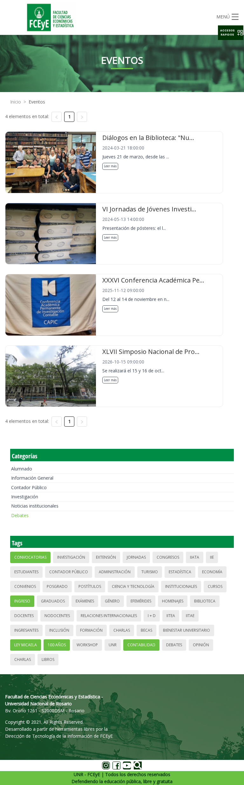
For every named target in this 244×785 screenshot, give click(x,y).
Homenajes (172, 601)
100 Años (57, 645)
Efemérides (141, 601)
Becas (146, 630)
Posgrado (57, 586)
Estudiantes (26, 572)
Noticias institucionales (34, 506)
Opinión (201, 645)
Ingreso (22, 601)
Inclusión (59, 630)
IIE (212, 557)
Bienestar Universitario (186, 630)
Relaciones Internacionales (109, 615)
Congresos (168, 557)
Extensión (106, 557)
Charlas (121, 630)
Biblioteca (204, 601)
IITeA (170, 615)
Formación (91, 630)
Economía (212, 572)
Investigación (24, 497)
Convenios (25, 586)
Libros (48, 659)
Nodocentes (57, 615)
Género (112, 601)
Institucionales (181, 586)
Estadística (180, 572)
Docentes (24, 615)
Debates (20, 515)
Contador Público (29, 487)
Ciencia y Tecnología (133, 586)
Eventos (37, 102)
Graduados (53, 601)
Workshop (87, 645)
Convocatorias (30, 557)
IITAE (190, 615)
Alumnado (21, 469)
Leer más (110, 166)
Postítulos (89, 586)
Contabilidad (141, 645)
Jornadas (136, 557)
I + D (152, 615)
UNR (113, 645)
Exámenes (85, 601)
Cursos (215, 586)
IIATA (194, 557)
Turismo (149, 572)
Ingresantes (26, 630)
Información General (32, 478)
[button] (230, 32)
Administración (115, 572)
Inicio (15, 102)
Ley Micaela (25, 645)
